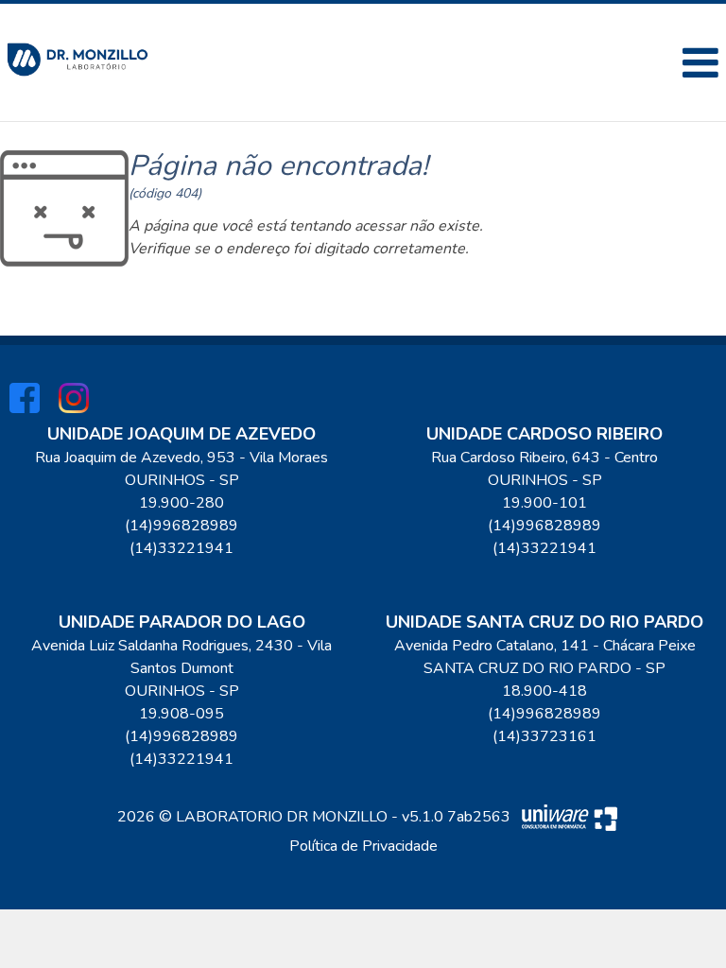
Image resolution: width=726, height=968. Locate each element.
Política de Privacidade (363, 846)
